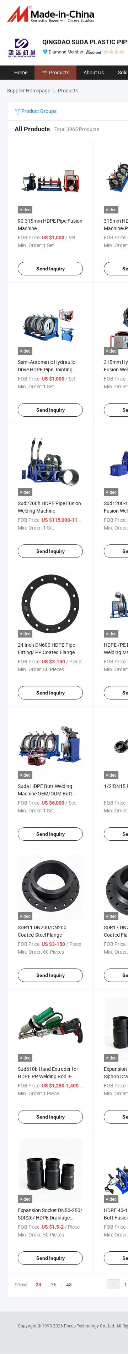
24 (38, 1284)
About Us (94, 72)
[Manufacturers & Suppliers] (52, 14)
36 (54, 1284)
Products (59, 72)
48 (69, 1284)
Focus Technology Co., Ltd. (90, 1326)
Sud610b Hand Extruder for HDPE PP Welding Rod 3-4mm (48, 1076)
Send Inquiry (50, 269)
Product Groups (38, 111)
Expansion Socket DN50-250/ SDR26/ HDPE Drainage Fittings (50, 1217)
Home (20, 72)
